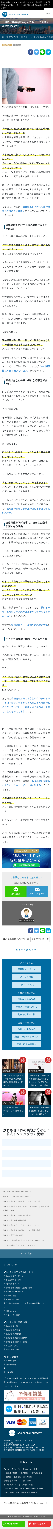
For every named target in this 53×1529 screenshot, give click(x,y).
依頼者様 (17, 1477)
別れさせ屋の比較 (26, 1014)
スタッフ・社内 (26, 984)
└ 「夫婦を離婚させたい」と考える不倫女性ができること (26, 1305)
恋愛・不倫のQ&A (26, 1029)
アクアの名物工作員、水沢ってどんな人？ (20, 1245)
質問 (12, 1492)
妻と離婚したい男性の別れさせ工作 (17, 1192)
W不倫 (7, 1469)
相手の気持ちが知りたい (14, 1489)
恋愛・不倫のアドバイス (26, 1037)
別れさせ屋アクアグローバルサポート (16, 37)
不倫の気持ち (7, 45)
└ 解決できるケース (12, 1284)
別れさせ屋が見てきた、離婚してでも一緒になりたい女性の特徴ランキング (26, 1208)
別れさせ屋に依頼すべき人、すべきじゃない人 (21, 1201)
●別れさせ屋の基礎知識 (15, 1322)
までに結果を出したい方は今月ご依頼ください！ (26, 1516)
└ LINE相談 (8, 1372)
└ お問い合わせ (10, 1365)
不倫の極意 (17, 45)
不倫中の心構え (36, 1473)
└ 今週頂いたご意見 (12, 1300)
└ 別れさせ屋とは (11, 1326)
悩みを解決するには (12, 1485)
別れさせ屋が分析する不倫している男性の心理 (21, 1230)
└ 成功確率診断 (10, 1361)
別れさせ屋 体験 (10, 1481)
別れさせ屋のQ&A (26, 999)
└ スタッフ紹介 (10, 1296)
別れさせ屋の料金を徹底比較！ (15, 1220)
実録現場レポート (26, 969)
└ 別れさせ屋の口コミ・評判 (15, 1342)
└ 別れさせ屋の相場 (12, 1330)
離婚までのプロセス (29, 1492)
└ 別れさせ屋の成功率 (12, 1334)
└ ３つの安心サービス (12, 1280)
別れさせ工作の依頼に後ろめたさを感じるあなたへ (23, 1240)
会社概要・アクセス (16, 1382)
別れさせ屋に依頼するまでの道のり (17, 1215)
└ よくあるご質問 (11, 1346)
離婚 (17, 1492)
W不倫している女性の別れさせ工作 (17, 1197)
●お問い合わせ (11, 1357)
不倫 (35, 1469)
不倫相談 (7, 1477)
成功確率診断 (12, 1524)
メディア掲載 (26, 977)
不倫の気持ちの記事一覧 (17, 939)
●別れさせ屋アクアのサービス (18, 1272)
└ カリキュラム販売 (12, 1315)
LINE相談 (16, 894)
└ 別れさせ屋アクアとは (13, 1276)
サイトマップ (30, 1382)
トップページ (10, 1265)
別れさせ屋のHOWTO (26, 1007)
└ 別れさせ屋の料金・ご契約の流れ (18, 1288)
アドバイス (16, 1469)
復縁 (29, 1481)
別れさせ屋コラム (39, 37)
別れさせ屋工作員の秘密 (13, 1235)
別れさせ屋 (27, 1477)
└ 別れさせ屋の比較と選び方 (15, 1338)
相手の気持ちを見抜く (35, 1489)
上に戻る (27, 1253)
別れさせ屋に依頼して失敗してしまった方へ (21, 1225)
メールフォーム (37, 893)
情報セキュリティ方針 (28, 1378)
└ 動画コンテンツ (11, 1311)
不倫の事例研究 (10, 1473)
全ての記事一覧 (41, 939)
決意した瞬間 (27, 1485)
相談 (6, 1492)
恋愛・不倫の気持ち (26, 1044)
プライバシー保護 (11, 1378)
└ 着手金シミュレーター (13, 1292)
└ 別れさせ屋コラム (12, 1350)
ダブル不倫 (27, 1469)
